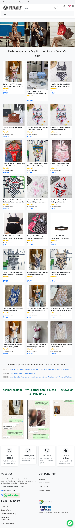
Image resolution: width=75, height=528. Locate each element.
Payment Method (44, 490)
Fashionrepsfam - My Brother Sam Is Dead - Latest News (37, 364)
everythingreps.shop (7, 523)
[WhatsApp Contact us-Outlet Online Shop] (70, 523)
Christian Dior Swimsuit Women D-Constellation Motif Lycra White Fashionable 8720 (37, 166)
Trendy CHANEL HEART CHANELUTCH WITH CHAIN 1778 (36, 93)
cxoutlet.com (5, 519)
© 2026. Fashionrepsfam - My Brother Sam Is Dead (53, 512)
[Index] (64, 6)
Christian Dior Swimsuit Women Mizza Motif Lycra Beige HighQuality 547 (60, 274)
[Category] (73, 6)
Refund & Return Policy (8, 513)
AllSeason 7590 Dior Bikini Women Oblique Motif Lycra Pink (36, 202)
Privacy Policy (43, 486)
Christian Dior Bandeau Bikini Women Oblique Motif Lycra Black (60, 86)
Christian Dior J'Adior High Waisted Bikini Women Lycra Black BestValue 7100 (12, 238)
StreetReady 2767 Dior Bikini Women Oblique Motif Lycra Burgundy (36, 347)
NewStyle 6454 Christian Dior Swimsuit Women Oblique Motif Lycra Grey (13, 274)
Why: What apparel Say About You (22, 370)
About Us (42, 479)
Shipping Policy (6, 510)
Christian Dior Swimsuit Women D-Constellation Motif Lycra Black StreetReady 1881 (37, 310)
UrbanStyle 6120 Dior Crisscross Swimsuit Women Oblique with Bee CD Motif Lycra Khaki (61, 310)
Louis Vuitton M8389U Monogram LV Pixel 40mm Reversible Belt (58, 238)
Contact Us (4, 506)
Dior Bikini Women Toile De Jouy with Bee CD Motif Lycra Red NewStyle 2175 (14, 166)
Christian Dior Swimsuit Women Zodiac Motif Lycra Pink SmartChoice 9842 (37, 130)
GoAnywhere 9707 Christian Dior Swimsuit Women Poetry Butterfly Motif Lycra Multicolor (13, 86)
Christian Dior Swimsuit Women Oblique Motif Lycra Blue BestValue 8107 (37, 274)
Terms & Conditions (45, 483)
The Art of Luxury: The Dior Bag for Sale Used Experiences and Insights (36, 377)
